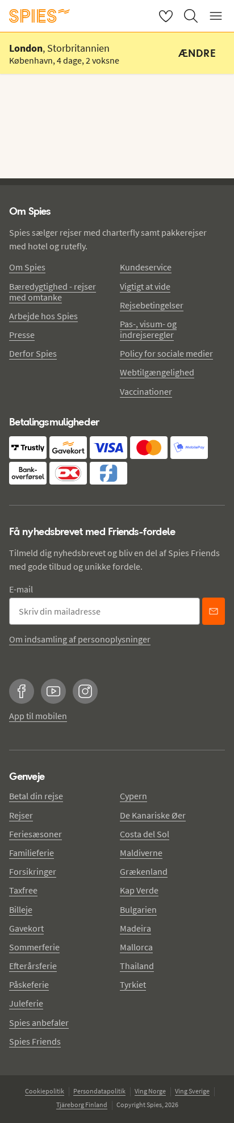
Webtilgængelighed (157, 372)
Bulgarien (138, 909)
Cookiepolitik (44, 1091)
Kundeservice (146, 267)
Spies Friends (35, 1041)
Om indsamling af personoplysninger (80, 639)
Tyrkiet (133, 984)
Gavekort (26, 928)
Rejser (21, 815)
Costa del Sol (144, 834)
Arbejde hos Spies (43, 316)
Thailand (137, 965)
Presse (22, 334)
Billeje (20, 909)
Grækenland (144, 871)
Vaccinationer (146, 391)
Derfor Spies (33, 353)
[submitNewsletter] (213, 611)
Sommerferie (34, 947)
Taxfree (23, 890)
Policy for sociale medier (166, 353)
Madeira (135, 928)
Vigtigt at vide (145, 286)
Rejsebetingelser (151, 305)
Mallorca (136, 947)
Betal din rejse (36, 795)
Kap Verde (139, 890)
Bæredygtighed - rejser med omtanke (52, 292)
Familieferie (31, 852)
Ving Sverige (192, 1091)
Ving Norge (150, 1091)
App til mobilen (38, 715)
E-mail (21, 589)
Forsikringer (32, 871)
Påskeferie (29, 984)
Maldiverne (141, 852)
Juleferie (26, 1003)
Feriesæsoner (35, 834)
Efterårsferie (33, 965)
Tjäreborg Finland (81, 1104)
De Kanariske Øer (153, 815)
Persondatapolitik (99, 1091)
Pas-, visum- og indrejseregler (148, 329)
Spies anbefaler (39, 1022)
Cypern (133, 795)
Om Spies (27, 267)
